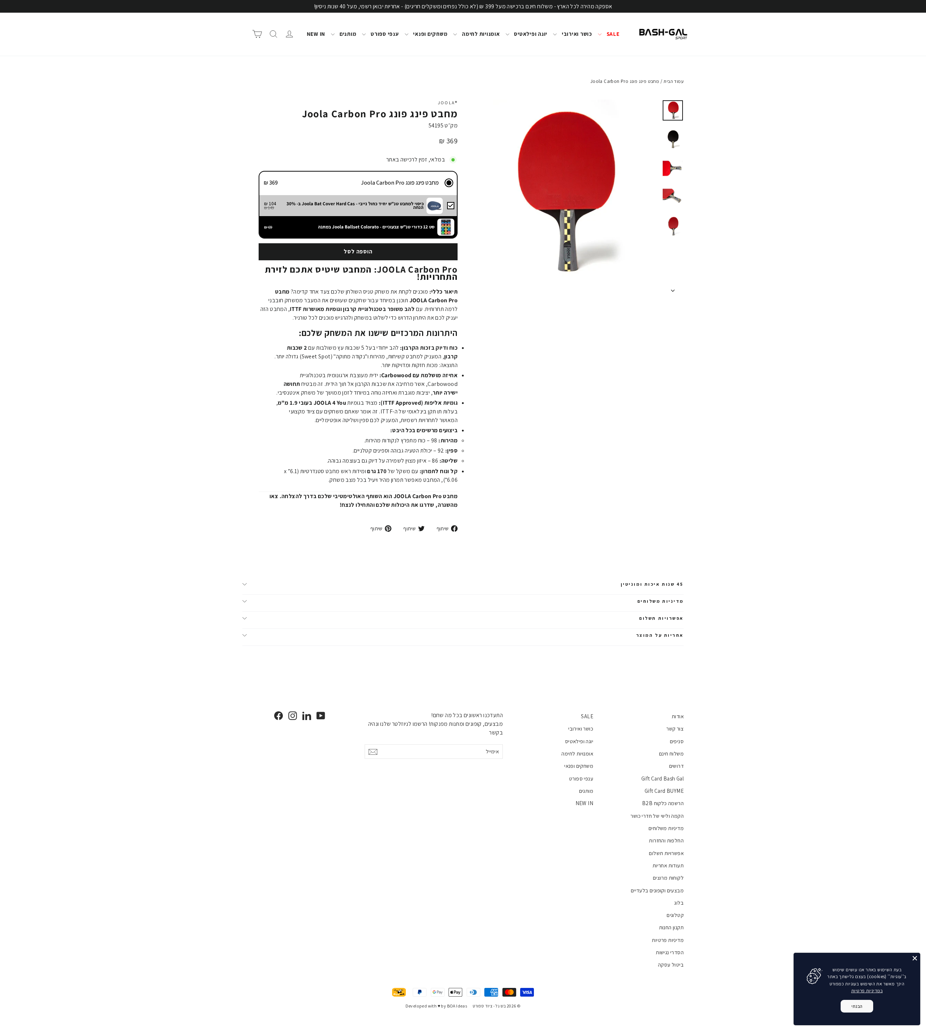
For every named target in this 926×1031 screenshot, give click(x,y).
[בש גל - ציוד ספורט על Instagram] (292, 715)
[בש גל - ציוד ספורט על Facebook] (278, 715)
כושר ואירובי (576, 33)
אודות (678, 716)
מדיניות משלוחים (660, 601)
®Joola (448, 102)
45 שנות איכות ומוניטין (652, 584)
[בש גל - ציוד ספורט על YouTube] (321, 715)
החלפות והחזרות (666, 840)
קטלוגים (675, 915)
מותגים (347, 33)
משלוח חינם (671, 753)
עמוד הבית (673, 81)
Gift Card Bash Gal (662, 778)
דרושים (676, 765)
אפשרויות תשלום (661, 618)
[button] (358, 183)
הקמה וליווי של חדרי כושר (657, 815)
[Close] (914, 958)
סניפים (677, 741)
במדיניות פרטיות (867, 991)
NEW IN (316, 33)
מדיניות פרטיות (668, 940)
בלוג (679, 902)
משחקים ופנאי (430, 33)
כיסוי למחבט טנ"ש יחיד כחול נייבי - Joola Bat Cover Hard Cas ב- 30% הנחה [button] (355, 205)
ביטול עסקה (671, 964)
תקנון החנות (671, 927)
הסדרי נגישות (670, 952)
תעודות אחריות (668, 865)
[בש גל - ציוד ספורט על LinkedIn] (306, 715)
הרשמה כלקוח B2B (663, 803)
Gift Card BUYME (664, 790)
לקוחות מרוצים (668, 877)
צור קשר (675, 728)
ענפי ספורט (384, 33)
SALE (612, 33)
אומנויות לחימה (480, 33)
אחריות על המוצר (660, 635)
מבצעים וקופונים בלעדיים (657, 890)
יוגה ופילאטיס (530, 33)
